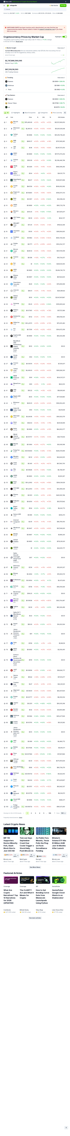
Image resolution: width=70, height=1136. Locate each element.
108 (50, 813)
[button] (35, 867)
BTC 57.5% (42, 13)
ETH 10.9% (48, 13)
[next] (55, 813)
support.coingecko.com (47, 29)
